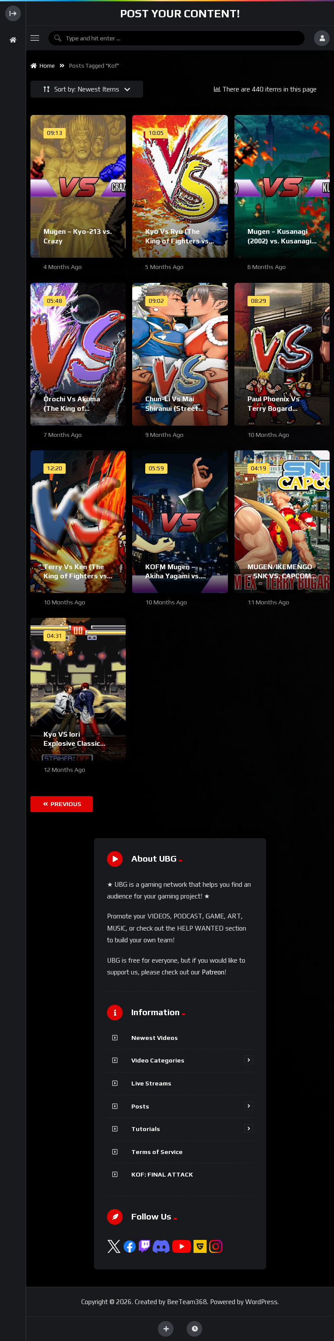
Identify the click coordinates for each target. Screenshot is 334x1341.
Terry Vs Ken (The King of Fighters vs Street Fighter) (75, 576)
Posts (140, 1106)
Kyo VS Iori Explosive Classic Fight (71, 743)
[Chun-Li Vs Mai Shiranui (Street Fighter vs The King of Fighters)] (179, 354)
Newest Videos (154, 1037)
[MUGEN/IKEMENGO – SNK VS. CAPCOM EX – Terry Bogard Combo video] (282, 521)
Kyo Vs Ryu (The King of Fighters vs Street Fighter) (177, 240)
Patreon (213, 972)
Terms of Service (157, 1151)
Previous (65, 803)
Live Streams (151, 1083)
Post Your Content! (180, 13)
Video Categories (157, 1060)
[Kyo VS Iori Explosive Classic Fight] (78, 689)
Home (46, 65)
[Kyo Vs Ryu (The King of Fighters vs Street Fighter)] (179, 186)
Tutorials (145, 1128)
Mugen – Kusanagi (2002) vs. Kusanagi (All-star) (279, 240)
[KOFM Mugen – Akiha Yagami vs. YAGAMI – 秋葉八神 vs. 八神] (179, 521)
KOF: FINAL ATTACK (162, 1174)
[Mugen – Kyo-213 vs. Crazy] (78, 186)
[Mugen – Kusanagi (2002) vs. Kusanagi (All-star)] (282, 186)
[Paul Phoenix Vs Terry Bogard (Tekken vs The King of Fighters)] (282, 354)
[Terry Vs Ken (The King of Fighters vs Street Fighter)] (78, 521)
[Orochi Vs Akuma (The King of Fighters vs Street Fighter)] (78, 354)
